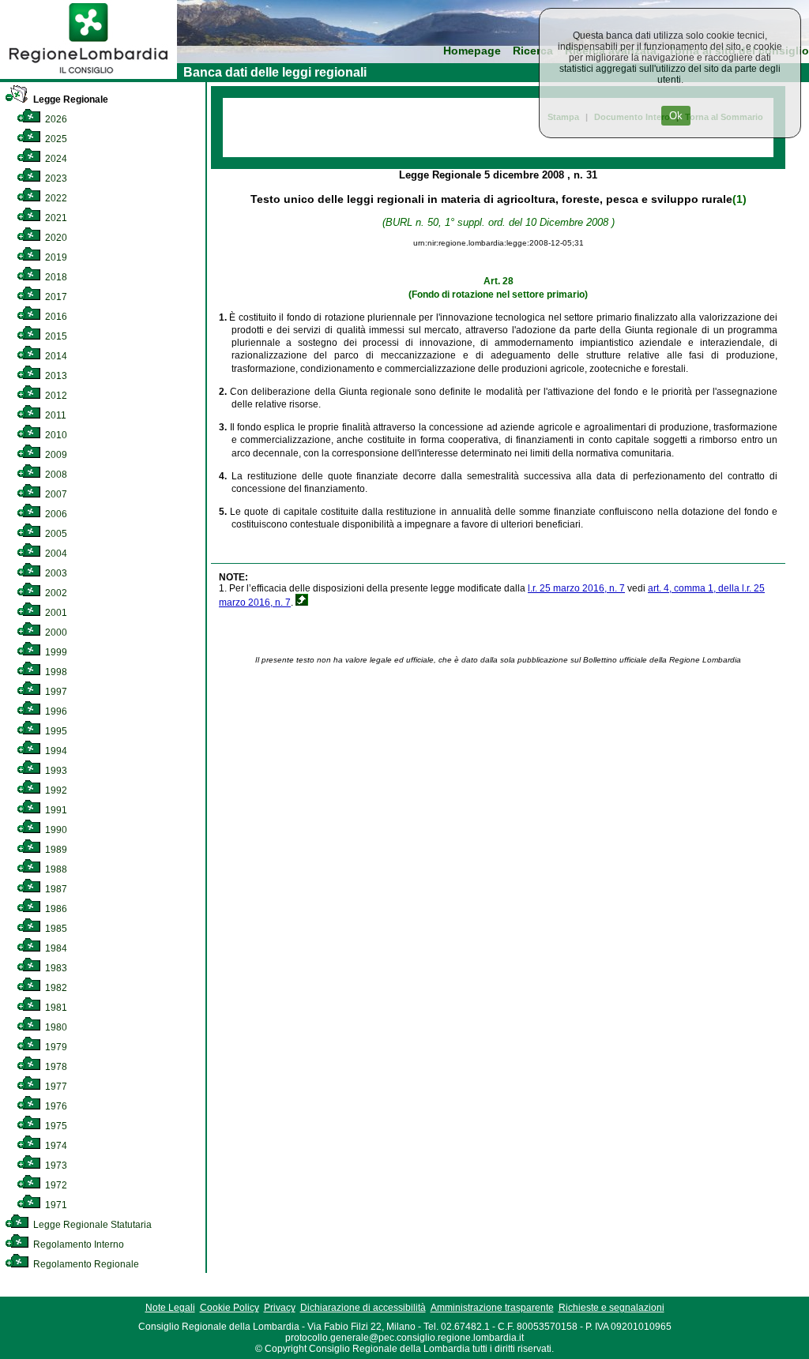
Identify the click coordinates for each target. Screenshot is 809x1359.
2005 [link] (55, 533)
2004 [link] (55, 553)
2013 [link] (55, 375)
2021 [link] (55, 217)
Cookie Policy (229, 1307)
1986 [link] (55, 908)
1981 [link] (55, 1007)
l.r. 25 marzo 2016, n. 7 (576, 588)
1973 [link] (55, 1165)
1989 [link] (55, 849)
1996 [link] (55, 711)
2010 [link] (55, 435)
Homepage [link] (472, 51)
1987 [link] (55, 889)
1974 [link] (55, 1145)
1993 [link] (55, 770)
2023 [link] (55, 178)
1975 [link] (55, 1126)
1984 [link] (55, 948)
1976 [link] (55, 1106)
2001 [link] (55, 612)
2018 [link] (55, 277)
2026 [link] (55, 119)
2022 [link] (55, 198)
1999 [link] (55, 652)
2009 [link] (55, 454)
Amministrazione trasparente (492, 1307)
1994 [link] (55, 750)
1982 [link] (55, 987)
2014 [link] (55, 356)
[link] (88, 75)
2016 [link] (55, 316)
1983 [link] (55, 968)
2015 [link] (55, 336)
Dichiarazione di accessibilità (363, 1307)
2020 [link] (55, 237)
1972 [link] (55, 1185)
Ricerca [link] (533, 51)
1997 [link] (55, 691)
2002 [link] (55, 593)
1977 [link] (55, 1086)
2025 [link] (55, 139)
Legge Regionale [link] (69, 99)
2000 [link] (55, 632)
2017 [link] (55, 296)
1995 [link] (55, 731)
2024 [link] (55, 158)
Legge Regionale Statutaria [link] (91, 1224)
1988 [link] (55, 869)
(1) (739, 199)
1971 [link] (55, 1205)
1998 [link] (55, 672)
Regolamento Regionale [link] (85, 1264)
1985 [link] (55, 928)
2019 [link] (55, 257)
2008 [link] (55, 474)
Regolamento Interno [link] (77, 1244)
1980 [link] (55, 1027)
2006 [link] (55, 514)
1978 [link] (55, 1066)
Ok (676, 116)
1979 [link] (55, 1047)
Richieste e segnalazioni (611, 1307)
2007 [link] (55, 494)
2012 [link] (55, 395)
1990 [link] (55, 829)
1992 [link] (55, 790)
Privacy (279, 1307)
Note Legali (170, 1307)
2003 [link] (55, 573)
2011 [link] (54, 415)
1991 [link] (55, 810)
